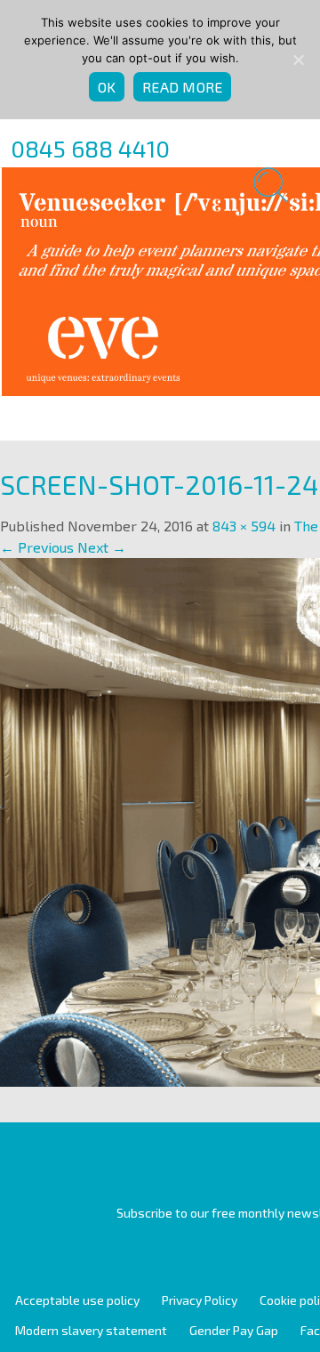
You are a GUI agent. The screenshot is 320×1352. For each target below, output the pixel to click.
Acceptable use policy (77, 1299)
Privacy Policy (199, 1299)
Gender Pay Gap (233, 1330)
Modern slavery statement (91, 1330)
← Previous (37, 546)
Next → (101, 546)
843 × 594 (244, 525)
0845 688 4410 (90, 148)
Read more (182, 86)
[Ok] (298, 60)
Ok (107, 86)
